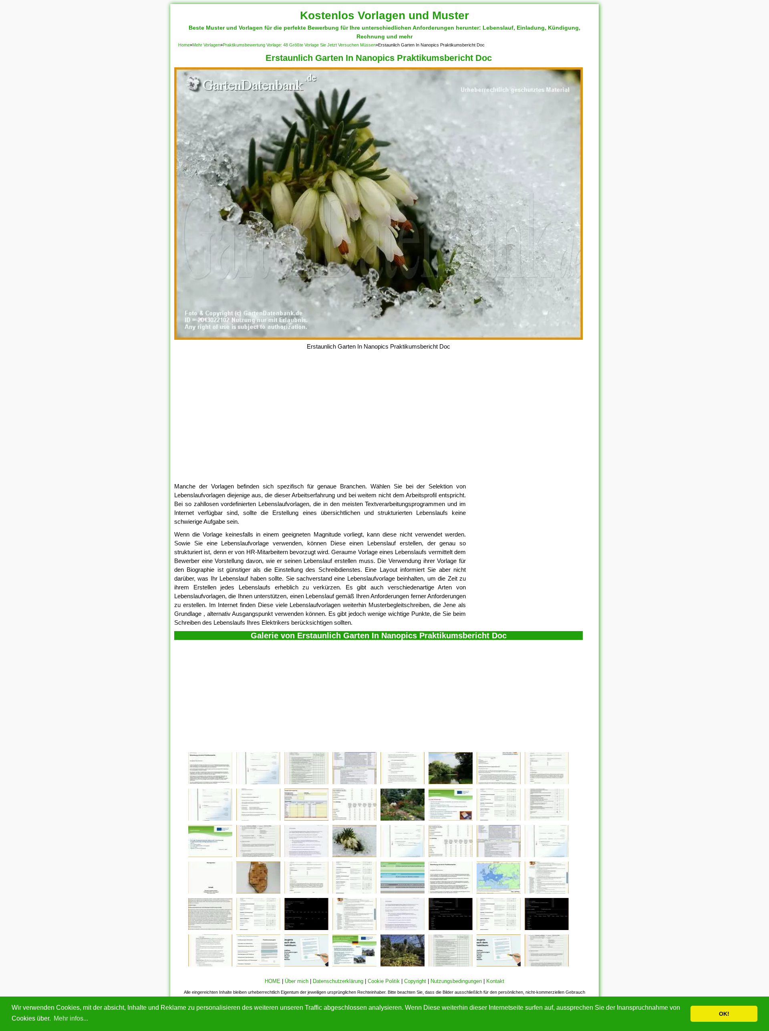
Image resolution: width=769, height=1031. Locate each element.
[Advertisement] (378, 422)
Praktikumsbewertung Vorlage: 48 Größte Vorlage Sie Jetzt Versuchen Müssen (299, 44)
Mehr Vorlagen (206, 44)
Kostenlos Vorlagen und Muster (384, 15)
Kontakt (495, 981)
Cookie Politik (384, 981)
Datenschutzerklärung (338, 981)
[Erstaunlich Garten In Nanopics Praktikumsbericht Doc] (378, 337)
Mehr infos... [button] (71, 1018)
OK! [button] (724, 1014)
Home (184, 44)
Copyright (415, 981)
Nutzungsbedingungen (456, 981)
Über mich (296, 981)
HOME (272, 981)
